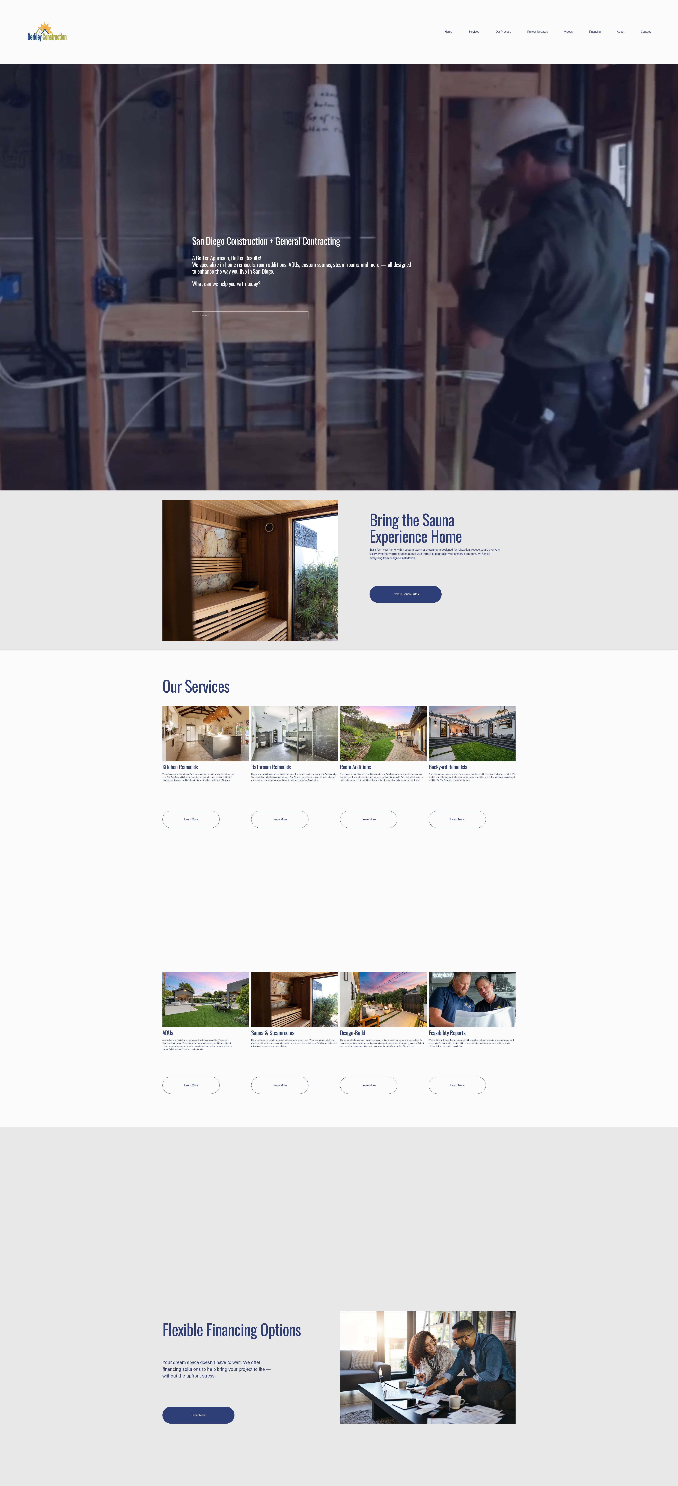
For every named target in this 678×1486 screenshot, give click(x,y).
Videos (568, 31)
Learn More (191, 819)
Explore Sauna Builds (405, 594)
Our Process (503, 31)
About (621, 31)
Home (448, 31)
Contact (646, 31)
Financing (595, 31)
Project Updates (537, 31)
